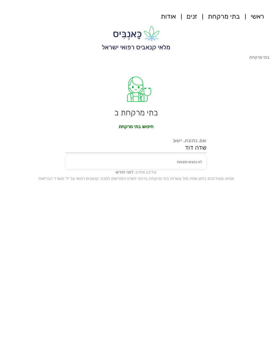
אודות (168, 16)
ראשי (257, 16)
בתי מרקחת (224, 16)
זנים (191, 16)
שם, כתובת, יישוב (190, 140)
